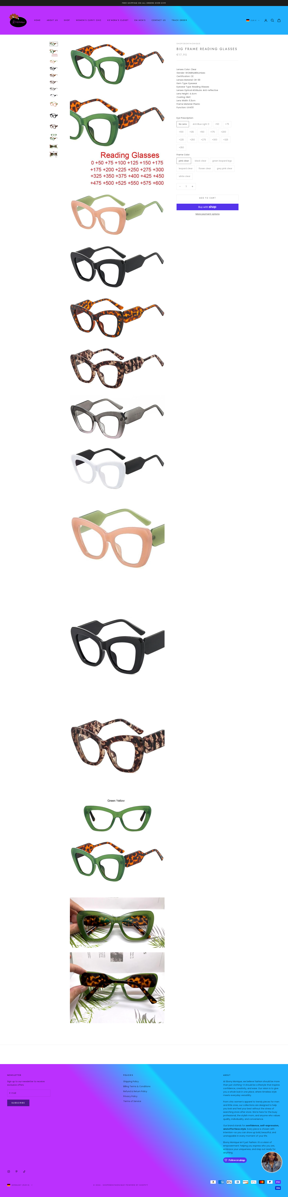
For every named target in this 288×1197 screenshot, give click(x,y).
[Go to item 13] (54, 146)
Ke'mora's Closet (118, 20)
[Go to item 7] (54, 89)
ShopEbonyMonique (189, 43)
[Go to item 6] (54, 82)
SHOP (67, 20)
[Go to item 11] (54, 126)
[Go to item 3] (54, 61)
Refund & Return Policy (135, 1091)
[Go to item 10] (54, 115)
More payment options (208, 214)
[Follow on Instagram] (8, 1171)
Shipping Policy (131, 1081)
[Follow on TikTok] (24, 1171)
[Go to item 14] (54, 154)
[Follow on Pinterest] (16, 1171)
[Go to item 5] (54, 75)
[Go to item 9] (54, 104)
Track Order (179, 20)
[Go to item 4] (54, 68)
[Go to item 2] (54, 53)
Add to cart (207, 197)
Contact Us (159, 20)
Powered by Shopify (137, 1185)
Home (37, 20)
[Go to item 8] (54, 96)
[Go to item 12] (54, 137)
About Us (52, 20)
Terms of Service (132, 1101)
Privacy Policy (130, 1096)
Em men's (140, 20)
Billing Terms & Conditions (136, 1086)
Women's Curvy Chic (89, 20)
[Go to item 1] (54, 44)
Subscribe (18, 1102)
